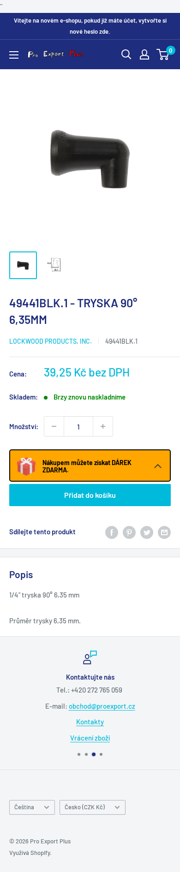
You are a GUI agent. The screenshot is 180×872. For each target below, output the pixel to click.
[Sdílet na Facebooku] (111, 531)
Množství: (23, 426)
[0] (163, 54)
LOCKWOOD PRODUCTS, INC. (50, 341)
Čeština (24, 807)
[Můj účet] (144, 54)
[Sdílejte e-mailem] (164, 531)
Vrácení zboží (90, 737)
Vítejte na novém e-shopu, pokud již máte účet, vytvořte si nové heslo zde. (90, 26)
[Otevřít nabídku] (13, 55)
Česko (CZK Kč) (85, 807)
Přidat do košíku (90, 494)
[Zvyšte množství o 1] (103, 426)
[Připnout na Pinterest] (129, 531)
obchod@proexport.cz (102, 705)
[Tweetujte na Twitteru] (146, 531)
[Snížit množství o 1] (54, 426)
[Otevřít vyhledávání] (126, 54)
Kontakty (90, 721)
